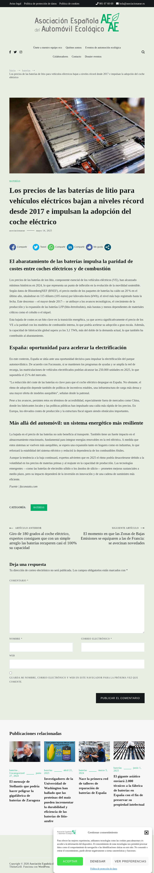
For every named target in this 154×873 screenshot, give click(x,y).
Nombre (15, 638)
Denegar (98, 861)
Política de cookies (69, 3)
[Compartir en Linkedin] (76, 247)
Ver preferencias (130, 861)
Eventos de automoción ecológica (103, 47)
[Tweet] (39, 247)
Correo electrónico (96, 638)
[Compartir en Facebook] (18, 247)
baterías (14, 181)
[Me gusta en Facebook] (94, 247)
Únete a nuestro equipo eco (47, 47)
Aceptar (70, 861)
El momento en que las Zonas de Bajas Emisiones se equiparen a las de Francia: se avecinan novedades (113, 536)
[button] (146, 832)
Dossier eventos (93, 56)
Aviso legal (15, 3)
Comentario (18, 580)
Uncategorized (17, 773)
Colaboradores (60, 56)
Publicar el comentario (120, 698)
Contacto (76, 56)
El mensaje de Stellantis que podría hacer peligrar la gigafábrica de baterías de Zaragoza (24, 791)
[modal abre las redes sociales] (107, 247)
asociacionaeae (17, 230)
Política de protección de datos (103, 868)
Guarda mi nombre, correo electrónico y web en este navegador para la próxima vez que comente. (73, 679)
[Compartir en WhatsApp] (56, 247)
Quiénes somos (74, 47)
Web (12, 655)
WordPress (44, 866)
